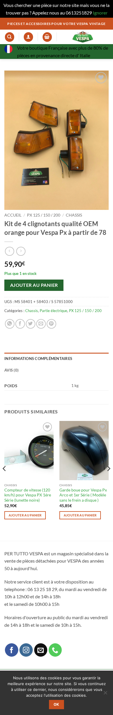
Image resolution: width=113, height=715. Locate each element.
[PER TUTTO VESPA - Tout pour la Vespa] (82, 37)
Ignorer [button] (100, 12)
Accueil (12, 215)
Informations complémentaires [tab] (38, 358)
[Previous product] (20, 251)
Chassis (74, 215)
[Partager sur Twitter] (30, 324)
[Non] (105, 694)
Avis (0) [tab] (11, 370)
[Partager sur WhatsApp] (9, 324)
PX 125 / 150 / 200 (43, 215)
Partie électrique (53, 310)
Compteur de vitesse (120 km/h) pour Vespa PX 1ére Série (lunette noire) (27, 495)
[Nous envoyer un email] (41, 650)
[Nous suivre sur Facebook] (11, 650)
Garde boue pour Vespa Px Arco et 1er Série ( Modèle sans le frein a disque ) (83, 495)
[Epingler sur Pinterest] (51, 324)
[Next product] (9, 251)
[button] (47, 37)
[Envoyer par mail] (41, 324)
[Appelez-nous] (55, 650)
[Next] (108, 480)
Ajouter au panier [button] (25, 515)
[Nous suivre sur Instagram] (26, 650)
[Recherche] (9, 37)
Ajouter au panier (34, 285)
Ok (56, 704)
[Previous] (4, 480)
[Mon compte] (28, 37)
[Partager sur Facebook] (20, 324)
